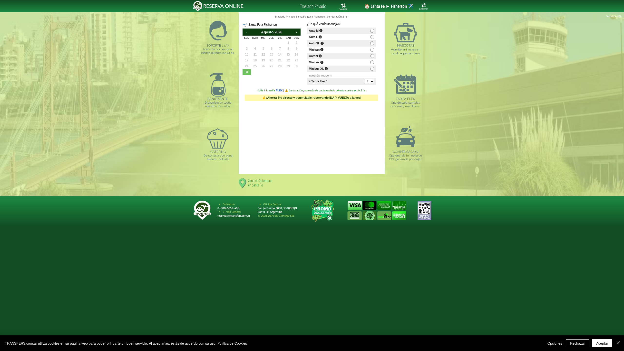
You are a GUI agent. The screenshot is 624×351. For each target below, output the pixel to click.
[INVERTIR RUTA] (423, 5)
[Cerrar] (618, 343)
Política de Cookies (232, 343)
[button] (377, 211)
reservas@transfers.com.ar (233, 215)
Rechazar (577, 343)
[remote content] (312, 90)
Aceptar (602, 343)
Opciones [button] (554, 343)
